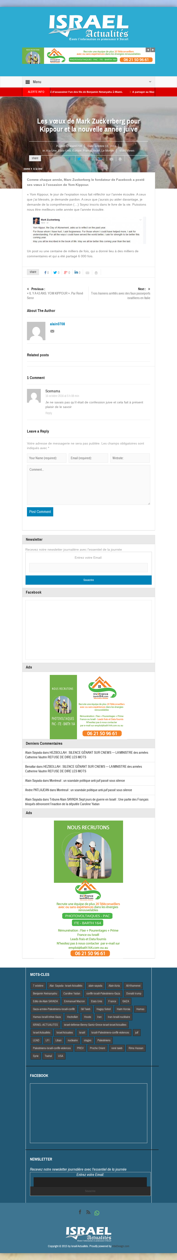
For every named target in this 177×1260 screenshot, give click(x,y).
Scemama (52, 391)
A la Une (51, 150)
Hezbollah (72, 1017)
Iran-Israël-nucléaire (119, 1017)
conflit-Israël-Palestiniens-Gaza (103, 993)
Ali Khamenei (133, 986)
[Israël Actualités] (88, 27)
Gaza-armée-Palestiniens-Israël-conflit (54, 1009)
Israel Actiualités (41, 1032)
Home (27, 168)
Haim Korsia (123, 1009)
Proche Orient (97, 1048)
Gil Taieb (85, 1009)
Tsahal (48, 1056)
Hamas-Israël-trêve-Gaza (47, 1017)
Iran (99, 1017)
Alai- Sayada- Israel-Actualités (66, 986)
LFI (47, 1040)
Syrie (35, 1056)
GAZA (125, 1001)
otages (87, 1040)
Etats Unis (96, 1001)
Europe (77, 150)
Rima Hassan (136, 1048)
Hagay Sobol (104, 1009)
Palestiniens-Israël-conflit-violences (52, 1048)
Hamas (140, 1009)
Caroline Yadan (71, 993)
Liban (59, 1040)
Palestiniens (103, 1040)
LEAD (36, 1040)
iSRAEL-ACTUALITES (45, 1025)
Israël (96, 150)
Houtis (87, 1017)
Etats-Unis (64, 150)
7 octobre (38, 986)
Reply (48, 413)
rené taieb (116, 1048)
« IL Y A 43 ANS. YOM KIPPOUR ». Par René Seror (55, 293)
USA (60, 1056)
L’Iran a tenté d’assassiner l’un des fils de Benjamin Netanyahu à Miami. (52, 92)
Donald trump (133, 993)
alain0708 (75, 146)
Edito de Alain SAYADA (45, 1001)
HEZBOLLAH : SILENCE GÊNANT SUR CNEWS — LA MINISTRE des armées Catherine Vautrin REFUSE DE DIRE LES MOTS (83, 768)
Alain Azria (114, 986)
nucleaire (73, 1040)
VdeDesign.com (120, 1246)
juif (136, 1032)
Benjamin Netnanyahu (45, 993)
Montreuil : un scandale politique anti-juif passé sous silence (87, 781)
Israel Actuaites (64, 1032)
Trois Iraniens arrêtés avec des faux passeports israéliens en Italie (120, 293)
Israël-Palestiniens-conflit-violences (110, 1032)
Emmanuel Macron (74, 1001)
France (87, 150)
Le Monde (107, 150)
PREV (80, 1048)
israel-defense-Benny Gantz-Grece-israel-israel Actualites (95, 1025)
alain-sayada (95, 986)
